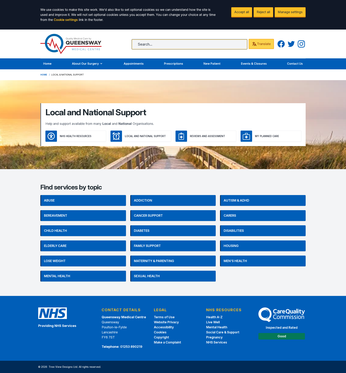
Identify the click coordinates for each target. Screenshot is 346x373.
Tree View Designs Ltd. (63, 366)
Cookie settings (66, 20)
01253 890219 (131, 347)
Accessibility (164, 327)
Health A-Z (214, 317)
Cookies (160, 332)
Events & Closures (254, 63)
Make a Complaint (167, 342)
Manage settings (290, 12)
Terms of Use (164, 317)
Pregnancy (214, 337)
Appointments (134, 63)
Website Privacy (166, 322)
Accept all (241, 12)
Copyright (161, 337)
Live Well (213, 322)
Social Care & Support (222, 332)
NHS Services (216, 342)
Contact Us (295, 63)
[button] (83, 200)
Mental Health (216, 327)
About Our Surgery (85, 63)
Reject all (263, 12)
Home (47, 63)
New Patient (211, 63)
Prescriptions (173, 63)
